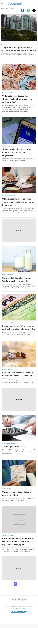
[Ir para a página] (15, 3)
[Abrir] (2, 3)
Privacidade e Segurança (19, 608)
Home (2, 8)
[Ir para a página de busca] (5, 3)
